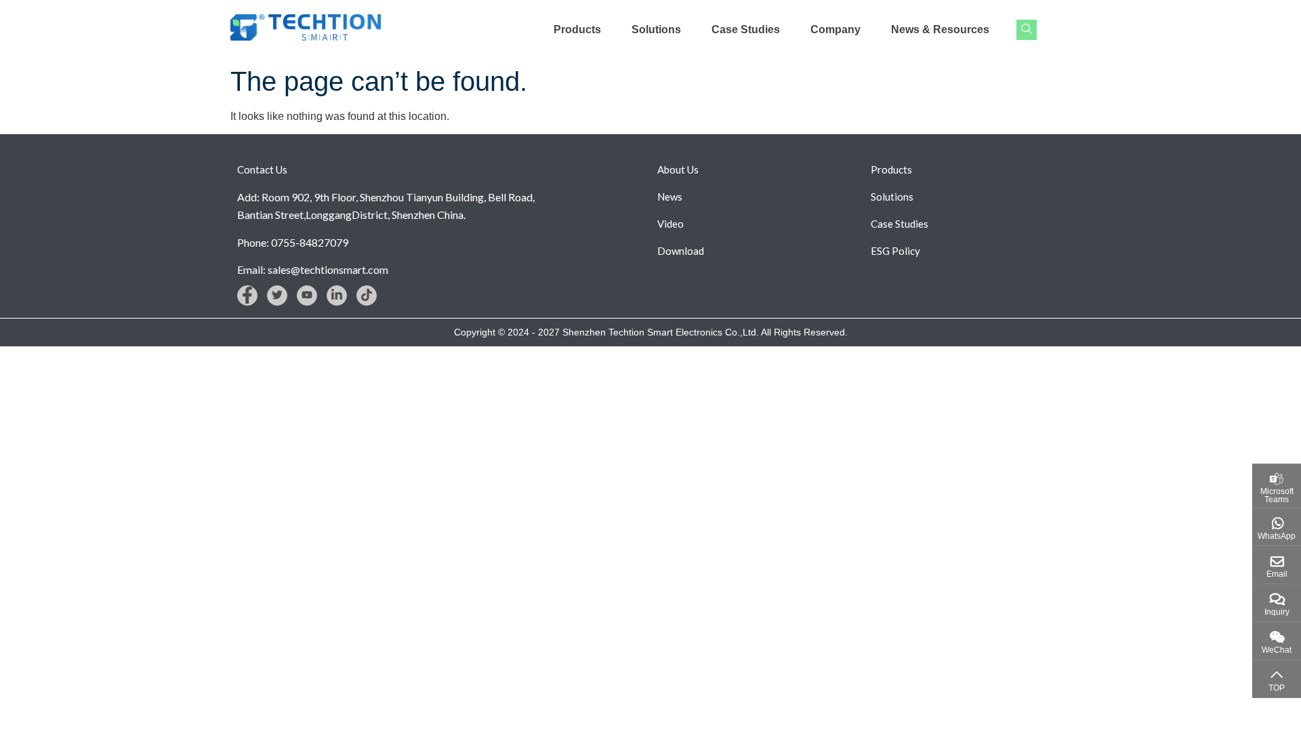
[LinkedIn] (337, 295)
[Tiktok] (366, 295)
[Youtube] (307, 295)
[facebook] (247, 295)
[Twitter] (277, 295)
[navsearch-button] (1026, 30)
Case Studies (745, 29)
